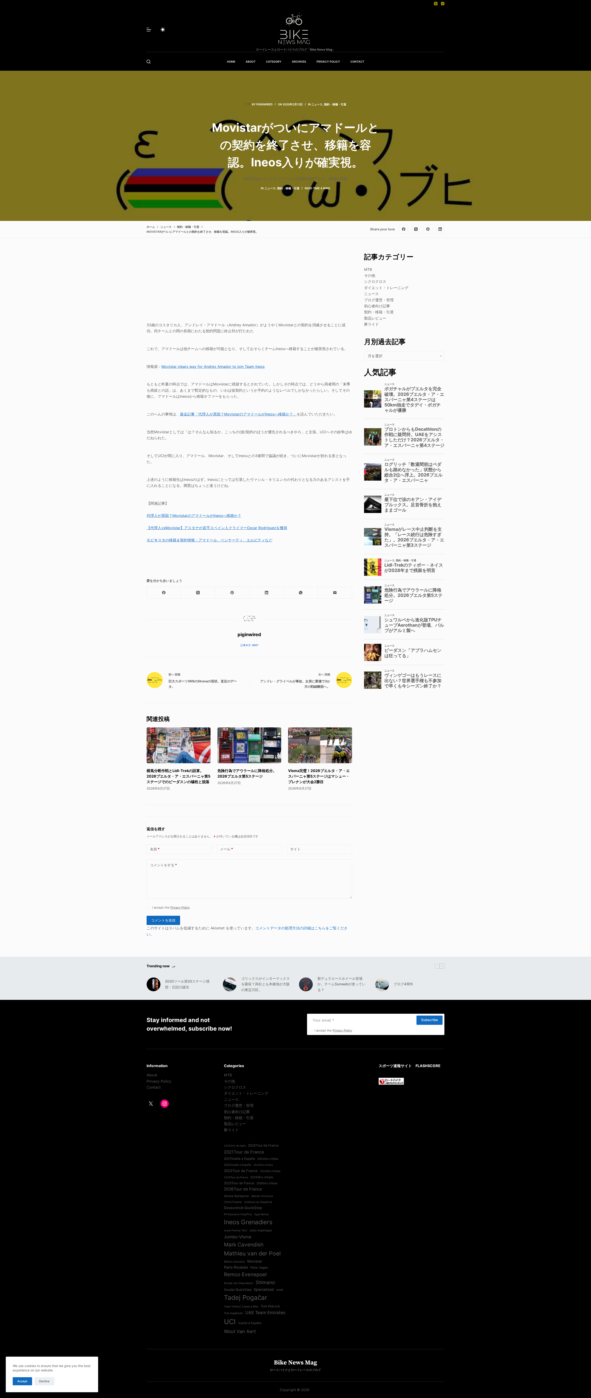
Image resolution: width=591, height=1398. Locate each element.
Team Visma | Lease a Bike (241, 1306)
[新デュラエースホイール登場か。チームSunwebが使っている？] (306, 984)
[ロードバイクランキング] (391, 1081)
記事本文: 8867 (249, 645)
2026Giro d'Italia (266, 1183)
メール (226, 849)
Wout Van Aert (240, 1331)
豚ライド (371, 324)
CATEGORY (273, 61)
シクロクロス (375, 281)
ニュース (317, 104)
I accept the (171, 907)
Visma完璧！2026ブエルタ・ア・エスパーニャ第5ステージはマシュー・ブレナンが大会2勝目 (319, 776)
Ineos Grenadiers (248, 1222)
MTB (368, 269)
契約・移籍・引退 (335, 104)
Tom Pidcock (270, 1306)
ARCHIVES (299, 61)
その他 (369, 275)
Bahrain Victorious (262, 1196)
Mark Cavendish (243, 1244)
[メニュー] (149, 29)
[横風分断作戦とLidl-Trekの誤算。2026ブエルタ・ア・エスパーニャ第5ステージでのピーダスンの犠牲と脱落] (179, 745)
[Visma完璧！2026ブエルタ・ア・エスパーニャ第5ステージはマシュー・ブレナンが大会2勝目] (320, 745)
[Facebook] (403, 229)
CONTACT (357, 61)
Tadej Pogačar (245, 1297)
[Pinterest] (428, 229)
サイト (295, 849)
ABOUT (251, 61)
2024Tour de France (236, 1177)
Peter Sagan (259, 1267)
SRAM (279, 1289)
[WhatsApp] (301, 593)
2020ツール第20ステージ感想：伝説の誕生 (187, 984)
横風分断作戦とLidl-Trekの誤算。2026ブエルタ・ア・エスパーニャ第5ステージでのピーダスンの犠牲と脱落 (178, 776)
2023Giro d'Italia (263, 1164)
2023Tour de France (241, 1171)
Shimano (265, 1282)
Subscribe (429, 1020)
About (152, 1075)
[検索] (149, 62)
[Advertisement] (249, 284)
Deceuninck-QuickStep (243, 1208)
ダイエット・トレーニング (386, 287)
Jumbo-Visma (237, 1236)
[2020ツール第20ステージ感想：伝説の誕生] (153, 984)
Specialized (264, 1289)
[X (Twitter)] (435, 3)
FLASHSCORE (428, 1065)
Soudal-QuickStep (237, 1289)
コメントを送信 (163, 920)
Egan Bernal (261, 1214)
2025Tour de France (239, 1183)
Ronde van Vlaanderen (238, 1283)
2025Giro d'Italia (261, 1177)
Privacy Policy (180, 907)
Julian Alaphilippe (260, 1230)
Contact (154, 1087)
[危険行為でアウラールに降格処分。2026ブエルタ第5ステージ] (249, 745)
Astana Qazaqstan (236, 1196)
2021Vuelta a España (239, 1158)
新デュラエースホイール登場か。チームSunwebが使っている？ (341, 984)
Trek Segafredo (233, 1313)
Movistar (254, 1261)
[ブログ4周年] (382, 984)
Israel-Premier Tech (235, 1230)
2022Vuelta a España (237, 1164)
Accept (22, 1381)
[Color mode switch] (162, 29)
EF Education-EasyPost (238, 1214)
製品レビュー (375, 318)
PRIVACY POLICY (328, 61)
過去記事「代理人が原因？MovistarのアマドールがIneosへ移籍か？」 (238, 414)
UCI (230, 1322)
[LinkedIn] (440, 229)
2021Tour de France (244, 1151)
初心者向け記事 (377, 306)
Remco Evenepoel (245, 1274)
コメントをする (163, 865)
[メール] (335, 593)
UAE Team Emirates (265, 1312)
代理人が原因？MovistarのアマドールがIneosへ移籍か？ (194, 515)
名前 (155, 849)
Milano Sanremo (234, 1261)
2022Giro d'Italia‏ (267, 1158)
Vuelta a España (249, 1323)
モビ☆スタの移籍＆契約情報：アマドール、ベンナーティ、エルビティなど (209, 540)
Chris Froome (233, 1202)
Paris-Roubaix (236, 1267)
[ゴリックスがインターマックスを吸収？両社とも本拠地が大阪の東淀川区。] (230, 984)
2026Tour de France (243, 1189)
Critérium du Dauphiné (258, 1202)
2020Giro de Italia (235, 1145)
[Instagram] (442, 3)
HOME (231, 61)
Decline (44, 1381)
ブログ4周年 (403, 984)
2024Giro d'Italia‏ (270, 1171)
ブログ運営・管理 (379, 300)
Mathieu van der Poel (252, 1253)
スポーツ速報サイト (395, 1065)
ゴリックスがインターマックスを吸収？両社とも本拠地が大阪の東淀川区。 (265, 984)
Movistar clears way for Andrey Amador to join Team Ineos (213, 366)
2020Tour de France (263, 1145)
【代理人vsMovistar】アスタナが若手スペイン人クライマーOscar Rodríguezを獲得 (217, 527)
